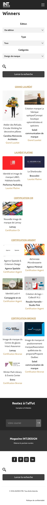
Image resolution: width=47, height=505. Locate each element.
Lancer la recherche (23, 74)
